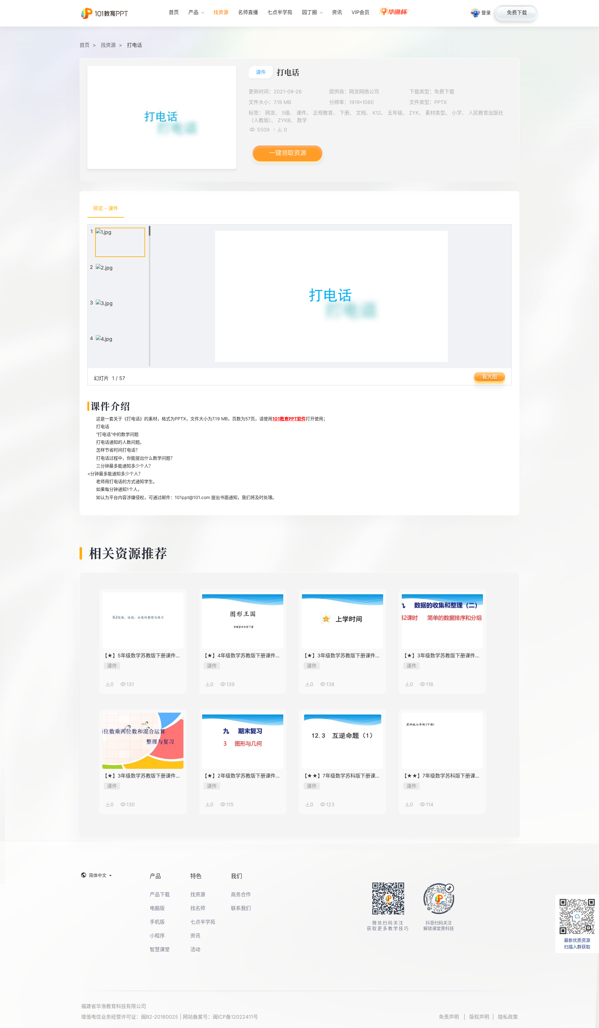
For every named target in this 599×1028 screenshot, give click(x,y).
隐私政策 (508, 1017)
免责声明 (449, 1017)
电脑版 (157, 908)
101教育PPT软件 (289, 418)
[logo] (104, 13)
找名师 (197, 908)
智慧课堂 (160, 949)
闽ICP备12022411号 (235, 1017)
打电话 (134, 45)
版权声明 (479, 1017)
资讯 (195, 935)
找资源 (108, 45)
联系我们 (241, 908)
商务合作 (241, 894)
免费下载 (517, 12)
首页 (85, 45)
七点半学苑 (202, 922)
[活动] (395, 13)
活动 (195, 949)
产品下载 (160, 894)
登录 (486, 13)
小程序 (157, 935)
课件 (261, 72)
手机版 (157, 922)
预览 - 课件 (105, 208)
